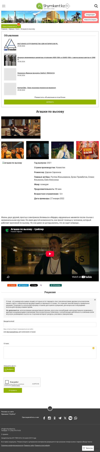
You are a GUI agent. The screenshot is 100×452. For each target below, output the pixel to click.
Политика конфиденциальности (12, 445)
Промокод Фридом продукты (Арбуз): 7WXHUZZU (36, 73)
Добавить (50, 102)
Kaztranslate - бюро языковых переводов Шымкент (36, 88)
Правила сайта (29, 445)
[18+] (50, 6)
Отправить (13, 390)
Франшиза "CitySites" (8, 414)
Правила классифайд (42, 445)
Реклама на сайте (7, 412)
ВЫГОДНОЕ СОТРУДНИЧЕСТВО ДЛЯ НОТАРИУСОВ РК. (37, 44)
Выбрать (10, 369)
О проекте (4, 434)
